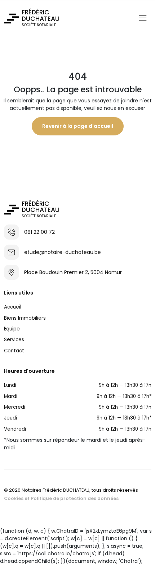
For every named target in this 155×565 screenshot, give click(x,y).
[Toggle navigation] (142, 18)
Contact (14, 350)
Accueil (12, 307)
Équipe (12, 328)
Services (14, 339)
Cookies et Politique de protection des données (61, 498)
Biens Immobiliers (25, 318)
